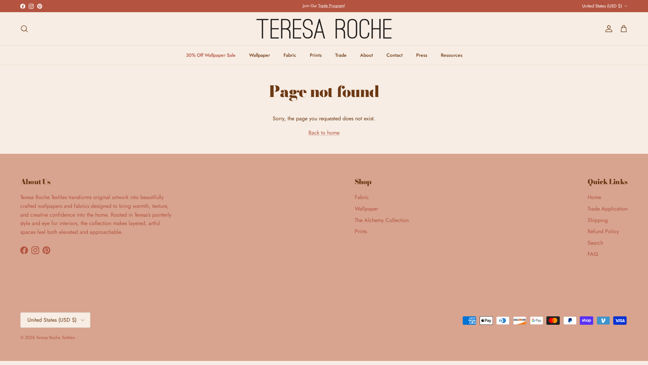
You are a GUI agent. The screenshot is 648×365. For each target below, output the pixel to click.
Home (594, 197)
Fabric (290, 55)
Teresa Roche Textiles (55, 337)
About (366, 55)
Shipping (598, 220)
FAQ (593, 254)
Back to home (324, 133)
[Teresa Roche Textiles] (324, 29)
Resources (451, 55)
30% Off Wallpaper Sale (211, 55)
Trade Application (608, 209)
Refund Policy (603, 231)
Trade (341, 55)
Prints (316, 55)
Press (421, 55)
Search (595, 243)
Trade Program (331, 6)
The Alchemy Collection (382, 220)
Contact (394, 55)
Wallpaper (259, 55)
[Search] (24, 29)
